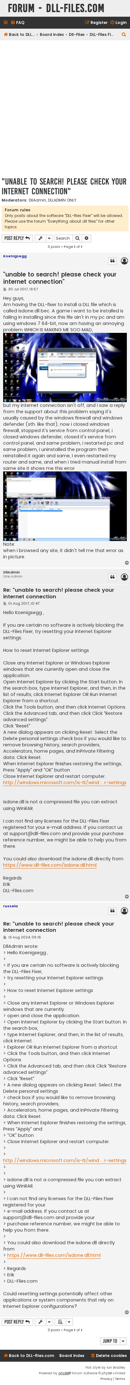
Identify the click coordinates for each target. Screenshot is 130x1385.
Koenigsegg (15, 256)
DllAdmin (37, 200)
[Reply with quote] (112, 261)
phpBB (63, 1373)
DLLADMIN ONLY (62, 200)
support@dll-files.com (35, 833)
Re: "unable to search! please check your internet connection (58, 593)
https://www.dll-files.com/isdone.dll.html (50, 865)
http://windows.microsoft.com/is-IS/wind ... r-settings (65, 782)
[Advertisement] (65, 108)
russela (10, 906)
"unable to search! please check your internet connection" (64, 186)
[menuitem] (17, 23)
